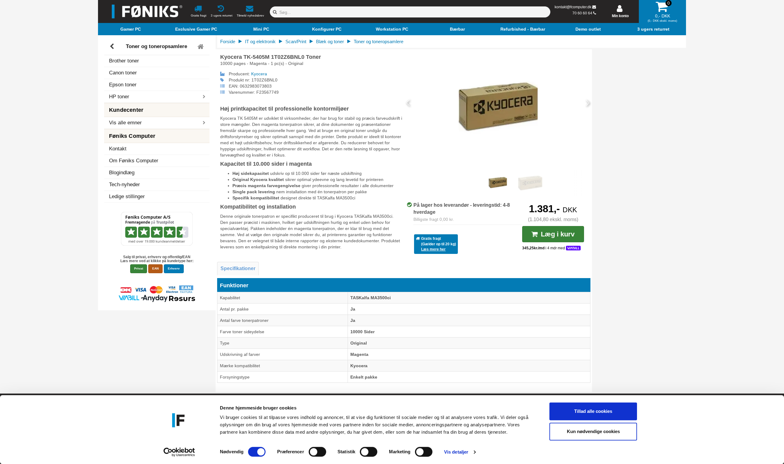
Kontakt (117, 149)
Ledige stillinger (127, 196)
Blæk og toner (330, 41)
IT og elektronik (260, 41)
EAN (155, 268)
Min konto (620, 16)
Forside (227, 41)
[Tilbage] (113, 46)
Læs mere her (433, 249)
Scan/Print (295, 41)
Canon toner (123, 73)
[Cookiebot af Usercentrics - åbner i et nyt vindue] (179, 452)
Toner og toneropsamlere (156, 46)
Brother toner (124, 61)
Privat (138, 268)
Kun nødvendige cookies (593, 431)
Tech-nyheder (124, 184)
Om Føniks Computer (133, 161)
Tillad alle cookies (593, 411)
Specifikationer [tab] (238, 268)
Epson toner (123, 85)
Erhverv (174, 268)
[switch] (317, 452)
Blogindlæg (121, 172)
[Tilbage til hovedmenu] (201, 47)
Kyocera (259, 73)
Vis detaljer (456, 452)
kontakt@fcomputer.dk (573, 7)
